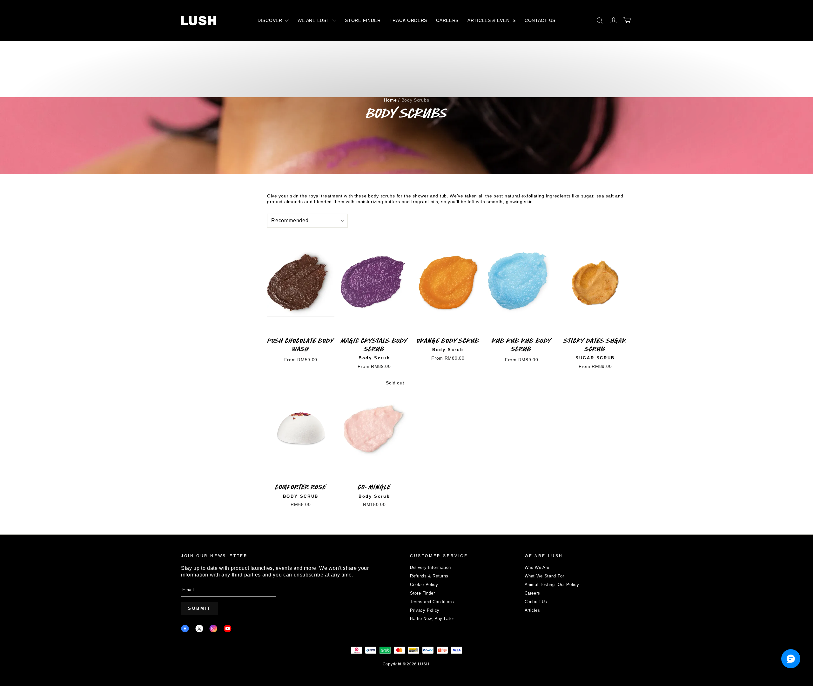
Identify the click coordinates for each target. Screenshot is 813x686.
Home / (392, 100)
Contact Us (536, 601)
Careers (533, 593)
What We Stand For (544, 576)
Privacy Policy (425, 610)
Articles (532, 610)
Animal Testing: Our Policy (552, 584)
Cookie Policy (424, 584)
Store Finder (422, 593)
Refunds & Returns (429, 576)
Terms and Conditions (432, 601)
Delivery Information (430, 567)
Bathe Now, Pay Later (432, 618)
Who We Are (537, 567)
